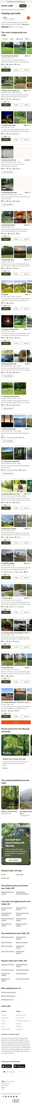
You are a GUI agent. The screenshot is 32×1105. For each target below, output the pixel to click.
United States (9, 9)
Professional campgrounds (23, 1021)
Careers (3, 1023)
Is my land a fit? (20, 1018)
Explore (3, 9)
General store (5, 1018)
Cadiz (18, 9)
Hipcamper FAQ (5, 1029)
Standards (19, 1026)
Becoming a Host (20, 1015)
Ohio (14, 9)
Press (2, 1026)
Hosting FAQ (19, 1029)
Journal (3, 1021)
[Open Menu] (29, 5)
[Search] (28, 17)
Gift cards (4, 1015)
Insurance (18, 1023)
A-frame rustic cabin (19, 759)
